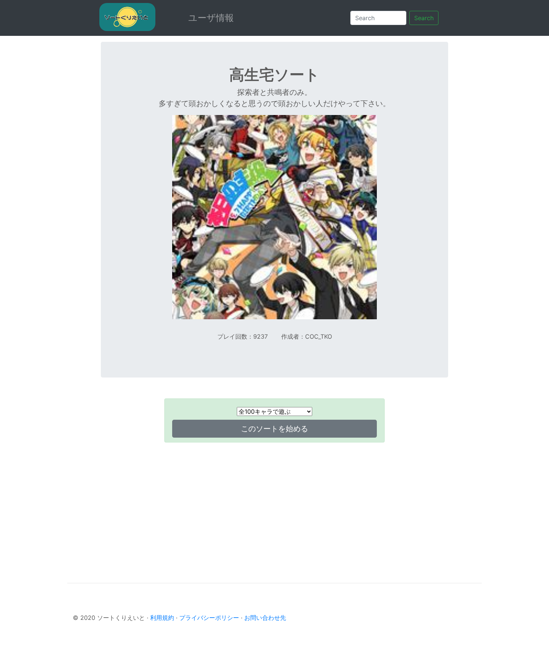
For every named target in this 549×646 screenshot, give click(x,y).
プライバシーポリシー (209, 617)
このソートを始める (274, 428)
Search (424, 18)
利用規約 (162, 617)
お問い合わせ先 (265, 617)
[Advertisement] (274, 500)
